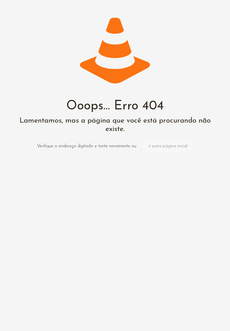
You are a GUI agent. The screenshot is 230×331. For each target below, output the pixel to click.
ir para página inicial (168, 146)
